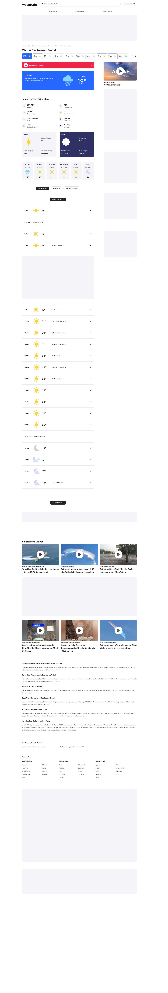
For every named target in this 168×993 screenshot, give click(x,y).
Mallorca (24, 765)
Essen (80, 771)
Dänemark (119, 771)
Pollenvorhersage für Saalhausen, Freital (72, 747)
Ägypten (98, 765)
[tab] (42, 188)
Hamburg (62, 774)
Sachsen (50, 46)
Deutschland (42, 46)
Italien (97, 777)
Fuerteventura (26, 774)
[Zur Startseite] (30, 4)
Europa (34, 46)
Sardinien (44, 774)
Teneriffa (44, 771)
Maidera (44, 765)
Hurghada (25, 768)
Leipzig (61, 777)
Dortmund (81, 768)
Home (24, 46)
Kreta (23, 777)
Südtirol (44, 768)
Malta (117, 765)
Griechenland (120, 768)
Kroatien (98, 774)
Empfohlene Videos (32, 541)
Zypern (118, 774)
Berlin (60, 765)
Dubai (97, 768)
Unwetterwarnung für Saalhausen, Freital (33, 747)
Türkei (97, 771)
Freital (57, 46)
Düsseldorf (81, 765)
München (61, 768)
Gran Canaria (26, 771)
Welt (29, 46)
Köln (60, 771)
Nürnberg (81, 774)
